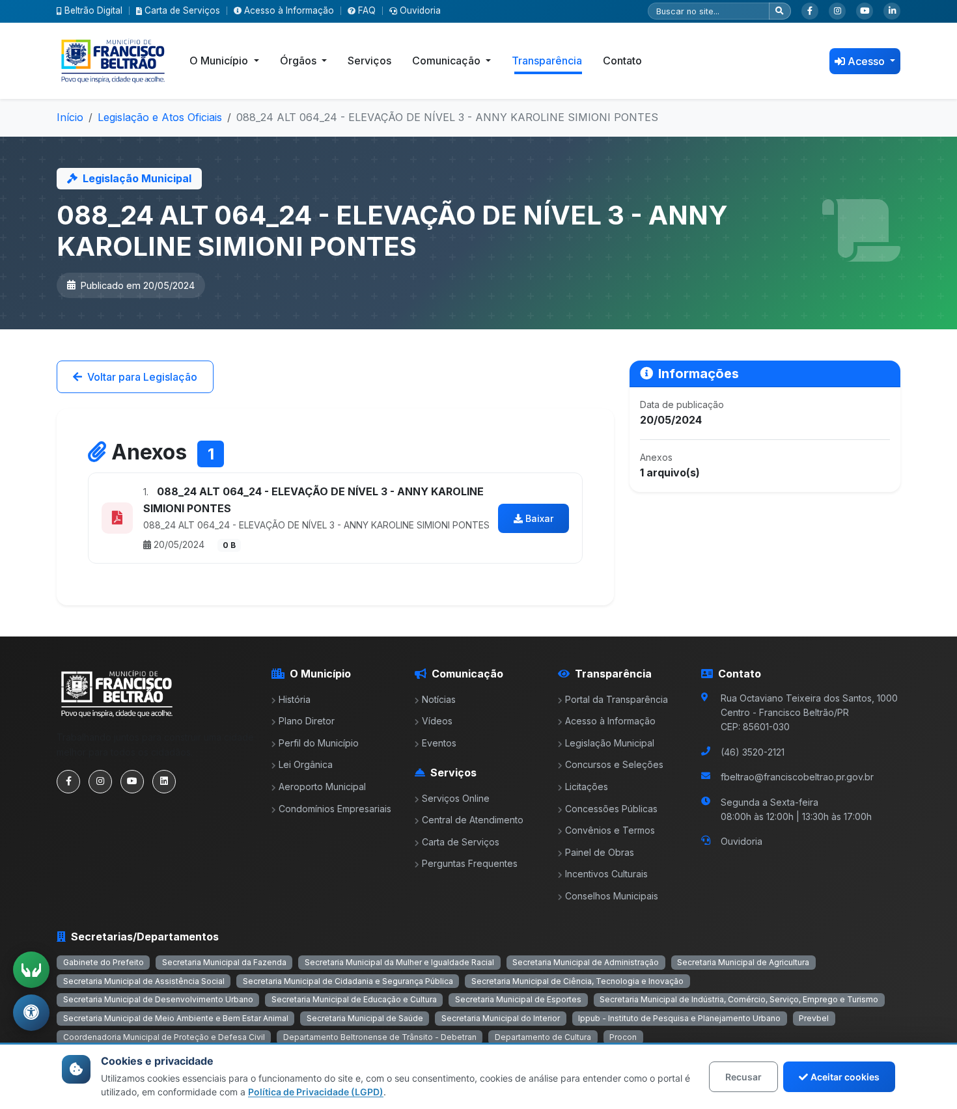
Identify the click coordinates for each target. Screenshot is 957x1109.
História (295, 699)
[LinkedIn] (891, 11)
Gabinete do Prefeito (103, 962)
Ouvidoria (420, 10)
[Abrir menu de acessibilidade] (31, 1012)
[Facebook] (809, 11)
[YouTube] (864, 11)
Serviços (369, 60)
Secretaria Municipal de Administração (585, 962)
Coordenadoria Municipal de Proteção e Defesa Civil (164, 1037)
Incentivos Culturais (606, 873)
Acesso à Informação (289, 10)
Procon (623, 1037)
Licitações (586, 786)
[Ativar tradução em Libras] (31, 970)
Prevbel (814, 1018)
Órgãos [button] (299, 60)
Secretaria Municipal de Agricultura (743, 962)
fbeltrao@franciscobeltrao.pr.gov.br (797, 776)
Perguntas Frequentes (470, 863)
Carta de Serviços (182, 10)
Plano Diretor (307, 720)
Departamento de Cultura (543, 1037)
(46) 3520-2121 (752, 752)
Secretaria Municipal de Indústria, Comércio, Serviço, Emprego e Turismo (739, 999)
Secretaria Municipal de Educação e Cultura (354, 999)
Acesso (867, 61)
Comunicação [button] (447, 60)
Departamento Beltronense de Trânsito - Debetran (380, 1037)
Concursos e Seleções (614, 764)
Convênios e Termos (610, 830)
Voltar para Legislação (142, 376)
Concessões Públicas (611, 808)
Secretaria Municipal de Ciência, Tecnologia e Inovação (577, 981)
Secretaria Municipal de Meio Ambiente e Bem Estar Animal (175, 1018)
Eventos (439, 742)
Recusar (743, 1076)
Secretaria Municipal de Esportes (518, 999)
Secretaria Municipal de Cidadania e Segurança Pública (348, 981)
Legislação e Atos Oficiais (160, 117)
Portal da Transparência (616, 699)
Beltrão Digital (93, 10)
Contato (622, 60)
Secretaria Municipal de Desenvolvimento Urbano (158, 999)
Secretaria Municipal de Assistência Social (144, 981)
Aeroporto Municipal (322, 786)
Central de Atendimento (472, 819)
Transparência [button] (547, 60)
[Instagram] (837, 11)
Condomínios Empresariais (335, 808)
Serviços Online (456, 798)
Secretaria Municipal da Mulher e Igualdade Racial (399, 962)
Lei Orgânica (306, 764)
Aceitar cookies (845, 1076)
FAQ (367, 10)
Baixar (539, 518)
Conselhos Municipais (611, 895)
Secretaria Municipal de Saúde (365, 1018)
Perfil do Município (319, 742)
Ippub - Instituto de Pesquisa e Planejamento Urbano (679, 1018)
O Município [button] (220, 60)
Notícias (439, 699)
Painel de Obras (599, 852)
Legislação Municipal (609, 742)
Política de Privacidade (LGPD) (315, 1091)
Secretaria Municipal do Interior (500, 1018)
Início (70, 117)
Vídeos (437, 720)
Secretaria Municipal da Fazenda (224, 962)
